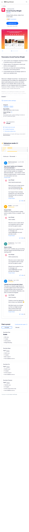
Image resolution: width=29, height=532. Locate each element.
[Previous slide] (2, 51)
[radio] (7, 327)
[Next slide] (27, 51)
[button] (11, 112)
